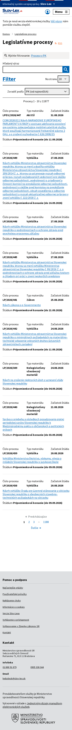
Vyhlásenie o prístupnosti (16, 619)
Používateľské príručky (15, 594)
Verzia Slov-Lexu (11, 613)
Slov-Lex (45, 4)
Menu (59, 12)
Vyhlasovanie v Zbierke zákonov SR (21, 626)
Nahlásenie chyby (12, 600)
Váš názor (56, 21)
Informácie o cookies (14, 607)
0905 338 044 (37, 667)
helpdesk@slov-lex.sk (14, 678)
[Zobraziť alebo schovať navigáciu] (47, 12)
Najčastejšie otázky (13, 587)
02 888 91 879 (9, 667)
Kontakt (7, 632)
